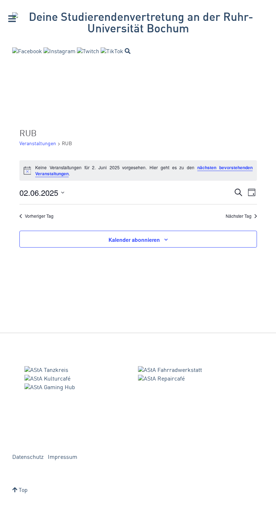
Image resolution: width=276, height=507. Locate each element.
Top (22, 490)
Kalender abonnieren (134, 239)
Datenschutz (27, 457)
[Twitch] (88, 52)
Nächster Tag (239, 216)
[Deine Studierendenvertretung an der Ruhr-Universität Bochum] (138, 23)
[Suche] (127, 51)
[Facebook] (27, 52)
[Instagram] (59, 52)
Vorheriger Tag (39, 216)
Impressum (62, 457)
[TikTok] (112, 52)
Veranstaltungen (37, 143)
